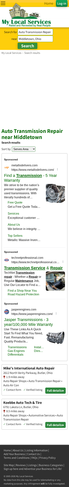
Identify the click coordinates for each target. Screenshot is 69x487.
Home (7, 450)
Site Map (9, 465)
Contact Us (33, 454)
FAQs (34, 457)
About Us (18, 450)
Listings (32, 465)
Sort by (6, 149)
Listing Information (36, 450)
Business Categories (51, 465)
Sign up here (11, 469)
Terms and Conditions (17, 457)
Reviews (21, 465)
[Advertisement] (34, 91)
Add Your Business (14, 454)
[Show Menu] (3, 3)
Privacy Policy (47, 457)
